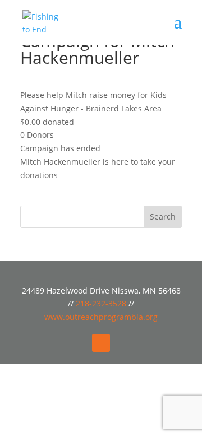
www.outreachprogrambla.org (101, 317)
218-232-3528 (102, 303)
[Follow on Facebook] (101, 343)
